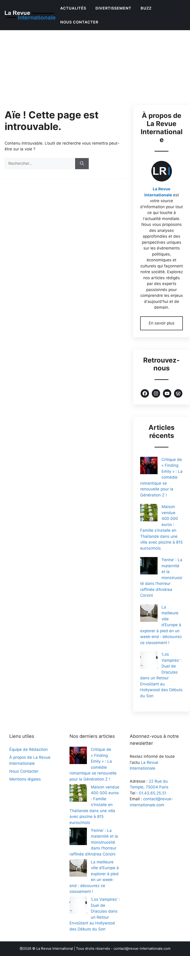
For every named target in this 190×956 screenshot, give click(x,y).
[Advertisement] (95, 64)
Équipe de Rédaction (28, 749)
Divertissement (113, 8)
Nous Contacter (79, 22)
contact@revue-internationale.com (142, 948)
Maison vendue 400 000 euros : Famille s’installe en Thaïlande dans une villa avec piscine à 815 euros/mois (94, 805)
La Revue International (54, 948)
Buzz (146, 8)
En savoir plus (161, 323)
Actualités (73, 8)
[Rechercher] (82, 163)
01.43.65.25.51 (152, 793)
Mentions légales (25, 779)
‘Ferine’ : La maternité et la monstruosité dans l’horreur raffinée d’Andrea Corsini (94, 842)
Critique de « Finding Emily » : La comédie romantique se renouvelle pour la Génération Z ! (161, 477)
